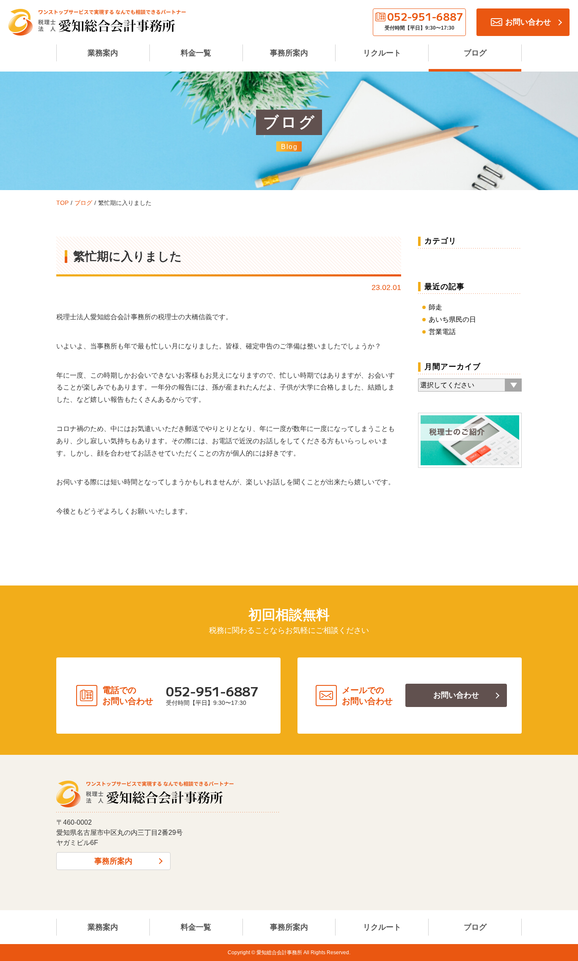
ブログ (475, 53)
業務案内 (103, 53)
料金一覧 (196, 53)
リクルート (382, 53)
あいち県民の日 (452, 319)
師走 (435, 307)
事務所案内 (289, 53)
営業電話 (442, 331)
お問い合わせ (456, 695)
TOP (62, 202)
